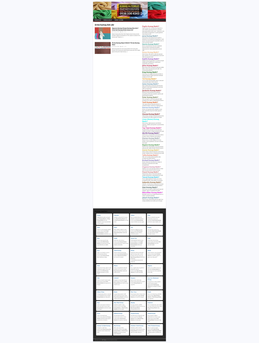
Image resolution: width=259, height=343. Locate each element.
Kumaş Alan (97, 20)
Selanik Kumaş (151, 313)
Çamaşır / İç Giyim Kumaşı (103, 325)
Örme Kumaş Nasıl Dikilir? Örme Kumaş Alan (126, 44)
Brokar (132, 250)
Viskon (132, 215)
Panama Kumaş (135, 313)
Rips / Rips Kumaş (118, 302)
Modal (149, 250)
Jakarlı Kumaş (117, 250)
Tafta (98, 278)
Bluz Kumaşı (117, 325)
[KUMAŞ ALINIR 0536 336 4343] (129, 17)
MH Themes (104, 339)
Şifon (98, 238)
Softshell (116, 278)
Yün (132, 227)
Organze (150, 265)
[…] (122, 37)
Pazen (98, 313)
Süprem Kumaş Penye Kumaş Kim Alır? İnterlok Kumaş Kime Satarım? (125, 29)
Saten (98, 227)
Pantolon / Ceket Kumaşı (137, 325)
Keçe (98, 250)
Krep (149, 215)
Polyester (116, 215)
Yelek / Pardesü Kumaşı (154, 325)
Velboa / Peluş (100, 292)
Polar (149, 238)
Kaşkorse (150, 302)
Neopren (133, 278)
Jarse (98, 265)
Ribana (116, 265)
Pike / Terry (133, 292)
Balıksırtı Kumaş (118, 313)
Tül (131, 265)
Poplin (149, 292)
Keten (115, 227)
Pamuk (99, 215)
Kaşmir (149, 227)
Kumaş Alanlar (107, 20)
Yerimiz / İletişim (118, 20)
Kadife (115, 238)
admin (122, 31)
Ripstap (133, 302)
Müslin (115, 292)
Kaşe (98, 302)
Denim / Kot (134, 238)
